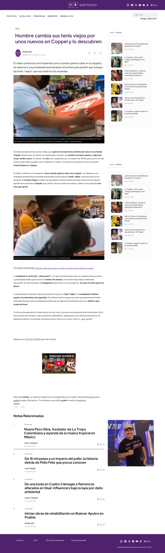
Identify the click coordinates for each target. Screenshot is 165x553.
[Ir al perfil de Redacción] (18, 53)
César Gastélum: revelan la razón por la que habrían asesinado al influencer (135, 73)
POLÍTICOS (11, 16)
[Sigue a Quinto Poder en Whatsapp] (128, 5)
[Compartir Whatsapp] (100, 53)
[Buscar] (136, 14)
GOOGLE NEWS (32, 339)
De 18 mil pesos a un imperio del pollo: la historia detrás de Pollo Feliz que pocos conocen (61, 460)
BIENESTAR (52, 16)
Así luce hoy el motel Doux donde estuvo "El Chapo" (135, 99)
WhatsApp (90, 397)
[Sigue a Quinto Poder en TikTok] (147, 5)
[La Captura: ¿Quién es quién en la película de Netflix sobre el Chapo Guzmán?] (116, 116)
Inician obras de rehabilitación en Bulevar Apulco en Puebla (64, 515)
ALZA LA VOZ (25, 16)
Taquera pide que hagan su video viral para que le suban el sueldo (64, 268)
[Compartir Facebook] (89, 53)
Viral (16, 407)
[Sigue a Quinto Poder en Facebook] (132, 5)
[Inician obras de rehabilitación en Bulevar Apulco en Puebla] (131, 527)
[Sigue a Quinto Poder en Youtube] (144, 5)
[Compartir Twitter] (95, 53)
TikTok (22, 407)
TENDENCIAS (39, 16)
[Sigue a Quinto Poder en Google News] (153, 5)
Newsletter (81, 400)
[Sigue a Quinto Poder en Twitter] (136, 5)
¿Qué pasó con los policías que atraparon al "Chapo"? (136, 45)
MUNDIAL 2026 (66, 16)
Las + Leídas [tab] (116, 32)
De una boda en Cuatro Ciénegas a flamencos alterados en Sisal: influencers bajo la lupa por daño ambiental (64, 488)
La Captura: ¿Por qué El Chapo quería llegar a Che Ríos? (135, 59)
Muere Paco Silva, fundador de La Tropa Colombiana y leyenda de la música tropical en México (59, 433)
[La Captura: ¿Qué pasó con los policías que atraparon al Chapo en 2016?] (116, 48)
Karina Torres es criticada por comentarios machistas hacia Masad (136, 86)
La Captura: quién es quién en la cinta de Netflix (136, 112)
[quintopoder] (82, 5)
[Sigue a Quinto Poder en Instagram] (140, 5)
